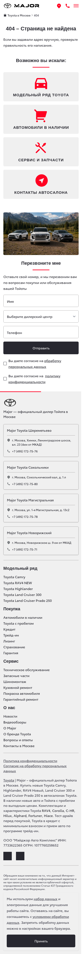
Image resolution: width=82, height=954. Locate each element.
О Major (9, 728)
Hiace (48, 815)
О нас (9, 707)
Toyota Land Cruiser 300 (22, 594)
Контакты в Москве (18, 746)
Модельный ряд (20, 568)
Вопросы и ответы (18, 740)
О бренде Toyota (17, 734)
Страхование (14, 647)
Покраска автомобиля (21, 693)
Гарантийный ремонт (20, 699)
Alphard (20, 815)
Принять (41, 941)
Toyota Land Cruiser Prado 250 (27, 600)
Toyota (8, 780)
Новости (10, 716)
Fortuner (35, 815)
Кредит (9, 629)
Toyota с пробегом (18, 623)
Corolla (58, 810)
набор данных (45, 898)
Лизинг (9, 641)
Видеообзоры (14, 722)
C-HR (70, 810)
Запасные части (16, 675)
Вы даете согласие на (34, 363)
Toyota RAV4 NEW (17, 583)
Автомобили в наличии (22, 617)
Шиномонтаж (14, 681)
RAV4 (46, 810)
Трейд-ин (11, 635)
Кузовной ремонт (17, 687)
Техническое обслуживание (26, 670)
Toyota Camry (14, 577)
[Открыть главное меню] (76, 5)
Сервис (11, 661)
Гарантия (10, 653)
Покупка (11, 609)
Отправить (41, 348)
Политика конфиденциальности (30, 760)
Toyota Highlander (18, 588)
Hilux (7, 815)
